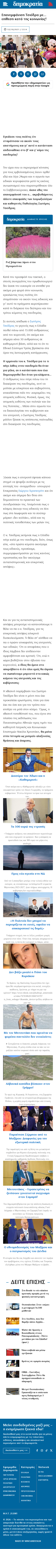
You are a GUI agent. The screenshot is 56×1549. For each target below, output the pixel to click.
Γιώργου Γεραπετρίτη (31, 491)
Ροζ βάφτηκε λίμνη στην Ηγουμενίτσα (21, 264)
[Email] (42, 74)
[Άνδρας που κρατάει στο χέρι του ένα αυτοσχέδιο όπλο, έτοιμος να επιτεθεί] (12, 1363)
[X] (21, 74)
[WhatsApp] (35, 74)
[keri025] (12, 1321)
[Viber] (28, 74)
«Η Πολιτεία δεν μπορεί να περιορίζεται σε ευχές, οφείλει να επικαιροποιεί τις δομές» (28, 925)
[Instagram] (41, 1450)
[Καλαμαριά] (12, 1391)
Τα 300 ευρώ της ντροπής (28, 826)
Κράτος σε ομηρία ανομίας (36, 1361)
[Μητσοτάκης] (28, 1016)
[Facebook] (14, 74)
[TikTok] (46, 1450)
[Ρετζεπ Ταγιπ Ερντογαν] (12, 1352)
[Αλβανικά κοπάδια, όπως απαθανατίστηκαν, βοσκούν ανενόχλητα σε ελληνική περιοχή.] (28, 1067)
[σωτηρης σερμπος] (28, 1118)
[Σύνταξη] (12, 1374)
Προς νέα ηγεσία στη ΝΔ (28, 873)
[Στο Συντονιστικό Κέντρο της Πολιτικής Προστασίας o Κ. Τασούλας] (28, 810)
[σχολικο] (12, 1306)
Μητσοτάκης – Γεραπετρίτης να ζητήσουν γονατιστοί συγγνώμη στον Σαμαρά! (28, 1193)
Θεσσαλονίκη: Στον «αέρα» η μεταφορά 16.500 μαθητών (35, 1308)
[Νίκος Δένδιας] (28, 1231)
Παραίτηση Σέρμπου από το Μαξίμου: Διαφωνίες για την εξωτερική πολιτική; (28, 1138)
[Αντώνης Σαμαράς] (28, 1173)
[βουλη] (12, 1292)
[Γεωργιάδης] (28, 759)
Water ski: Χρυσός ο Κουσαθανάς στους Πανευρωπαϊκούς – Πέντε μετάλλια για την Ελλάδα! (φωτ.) (35, 1336)
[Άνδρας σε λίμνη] (28, 857)
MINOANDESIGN (33, 1541)
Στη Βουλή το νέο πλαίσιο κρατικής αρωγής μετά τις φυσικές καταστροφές (35, 1294)
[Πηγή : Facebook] (28, 956)
